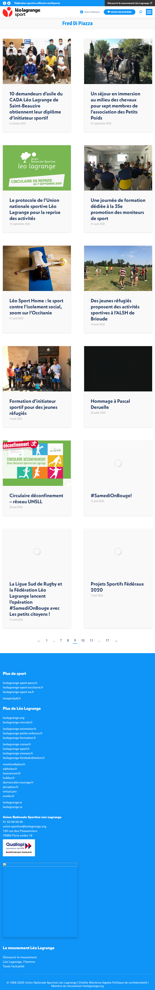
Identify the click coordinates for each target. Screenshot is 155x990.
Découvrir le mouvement (20, 957)
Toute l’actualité (13, 966)
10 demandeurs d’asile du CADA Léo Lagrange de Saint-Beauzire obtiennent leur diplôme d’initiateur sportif (36, 105)
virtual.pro (10, 791)
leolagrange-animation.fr (19, 728)
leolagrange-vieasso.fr (18, 753)
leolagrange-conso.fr (17, 744)
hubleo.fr (9, 777)
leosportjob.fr (12, 698)
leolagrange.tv (12, 802)
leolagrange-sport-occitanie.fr (23, 687)
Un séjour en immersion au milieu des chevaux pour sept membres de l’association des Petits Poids (115, 105)
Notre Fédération (92, 12)
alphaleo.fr (10, 768)
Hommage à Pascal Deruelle (110, 404)
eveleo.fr (9, 795)
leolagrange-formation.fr (19, 737)
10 (82, 640)
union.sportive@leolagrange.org (24, 826)
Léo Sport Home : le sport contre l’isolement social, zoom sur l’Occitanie (36, 306)
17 (107, 640)
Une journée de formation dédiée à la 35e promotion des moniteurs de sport (118, 209)
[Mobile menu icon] (149, 12)
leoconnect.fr (12, 773)
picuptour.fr (10, 786)
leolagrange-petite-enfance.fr (23, 733)
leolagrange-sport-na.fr (18, 691)
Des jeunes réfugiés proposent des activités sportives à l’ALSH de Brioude (115, 309)
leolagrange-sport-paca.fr (20, 682)
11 (91, 640)
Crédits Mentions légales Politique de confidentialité (113, 982)
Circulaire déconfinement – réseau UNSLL (36, 498)
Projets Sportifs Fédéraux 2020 (117, 587)
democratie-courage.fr (18, 782)
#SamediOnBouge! (111, 495)
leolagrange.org (13, 717)
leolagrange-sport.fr (16, 748)
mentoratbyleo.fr (14, 764)
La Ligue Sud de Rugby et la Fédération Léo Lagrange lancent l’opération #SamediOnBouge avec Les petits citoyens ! (35, 599)
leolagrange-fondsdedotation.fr (24, 757)
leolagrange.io (12, 806)
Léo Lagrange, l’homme (19, 961)
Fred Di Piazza (77, 23)
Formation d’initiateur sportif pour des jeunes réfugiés (33, 407)
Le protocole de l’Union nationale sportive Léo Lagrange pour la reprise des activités (34, 209)
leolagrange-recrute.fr (18, 722)
